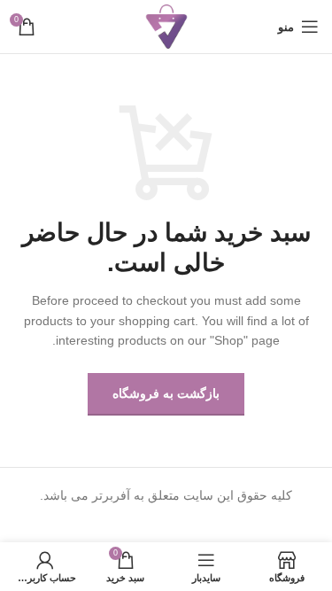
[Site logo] (166, 26)
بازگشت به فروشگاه (166, 393)
